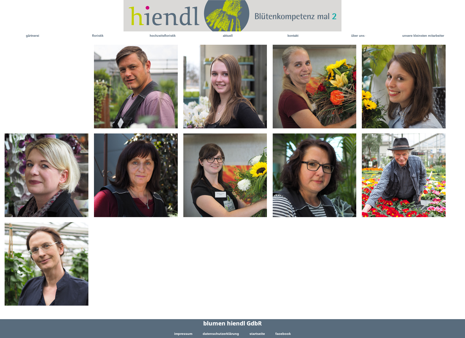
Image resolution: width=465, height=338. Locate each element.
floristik (97, 35)
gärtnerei (32, 35)
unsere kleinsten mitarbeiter (423, 35)
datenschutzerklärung (221, 334)
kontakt (292, 35)
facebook (283, 334)
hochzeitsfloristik (163, 35)
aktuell (228, 35)
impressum (183, 334)
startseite (257, 334)
